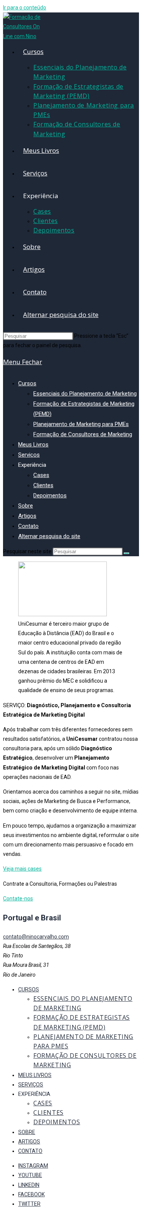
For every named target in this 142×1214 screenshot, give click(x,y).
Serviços (29, 454)
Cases (41, 475)
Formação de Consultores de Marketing (82, 434)
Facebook (31, 1194)
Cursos (27, 383)
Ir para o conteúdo (24, 8)
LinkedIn (28, 1185)
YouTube (30, 1175)
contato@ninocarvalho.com (36, 937)
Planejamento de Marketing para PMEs (81, 424)
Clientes (43, 485)
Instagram (33, 1166)
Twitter (29, 1204)
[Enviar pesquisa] (126, 553)
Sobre (25, 505)
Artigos (27, 515)
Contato (28, 526)
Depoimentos (50, 495)
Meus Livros (33, 444)
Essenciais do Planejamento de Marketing (85, 393)
